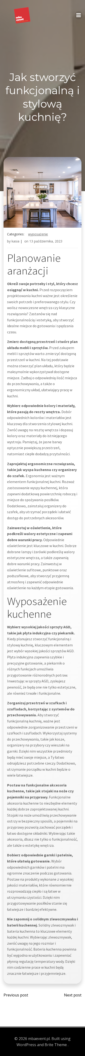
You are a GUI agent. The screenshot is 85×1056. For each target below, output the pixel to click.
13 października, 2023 (45, 241)
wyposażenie (38, 234)
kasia (15, 241)
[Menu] (79, 15)
